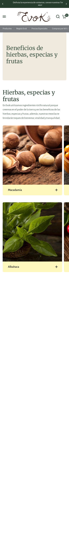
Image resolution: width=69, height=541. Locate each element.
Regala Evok (21, 28)
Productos (7, 28)
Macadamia (15, 189)
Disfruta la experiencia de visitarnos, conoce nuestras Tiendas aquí (34, 3)
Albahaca (13, 266)
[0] (63, 16)
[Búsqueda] (58, 16)
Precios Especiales (39, 28)
